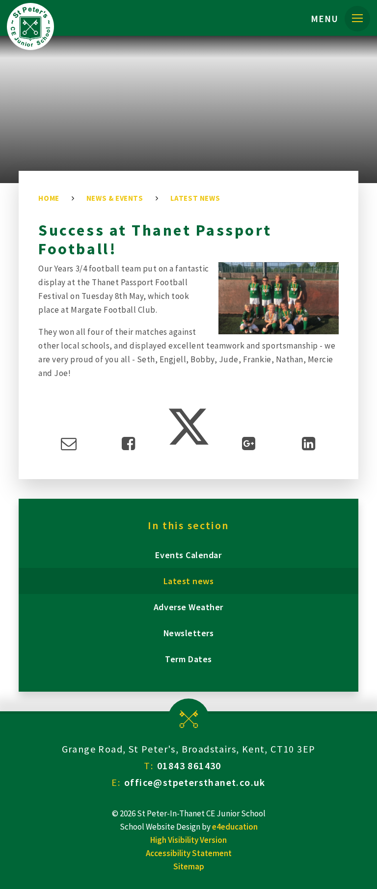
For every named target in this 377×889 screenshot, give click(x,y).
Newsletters (188, 633)
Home (48, 198)
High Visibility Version (188, 840)
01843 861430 (189, 765)
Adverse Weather (188, 607)
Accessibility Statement (189, 853)
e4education (235, 826)
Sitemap (188, 866)
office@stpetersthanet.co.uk (195, 782)
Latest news (195, 198)
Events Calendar (188, 555)
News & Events (114, 198)
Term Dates (188, 659)
